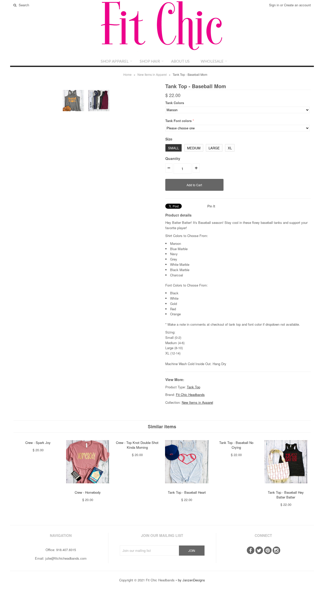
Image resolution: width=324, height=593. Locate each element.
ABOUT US (180, 61)
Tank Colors (174, 102)
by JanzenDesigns (191, 580)
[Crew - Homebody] (87, 487)
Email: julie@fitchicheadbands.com (61, 558)
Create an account (297, 5)
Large (214, 148)
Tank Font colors (178, 120)
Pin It (211, 206)
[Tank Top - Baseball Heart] (186, 487)
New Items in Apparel (152, 74)
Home (127, 74)
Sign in (274, 5)
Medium (193, 148)
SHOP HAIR (150, 61)
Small (173, 148)
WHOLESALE (212, 61)
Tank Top (193, 387)
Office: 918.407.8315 (61, 549)
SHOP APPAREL (115, 61)
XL (230, 148)
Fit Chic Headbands (190, 394)
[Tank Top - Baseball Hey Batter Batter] (286, 487)
